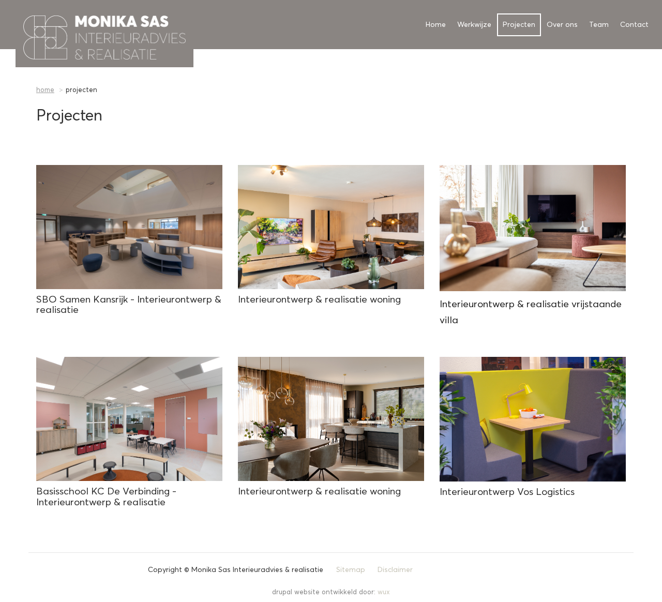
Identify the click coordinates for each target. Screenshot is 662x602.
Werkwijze (474, 24)
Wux (384, 592)
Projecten (519, 24)
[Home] (19, 24)
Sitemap (350, 570)
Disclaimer (395, 570)
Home (436, 24)
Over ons (562, 24)
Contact (634, 24)
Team (599, 24)
